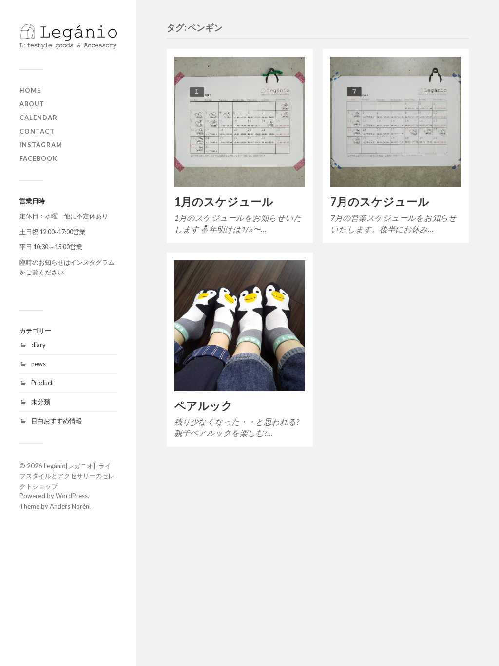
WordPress (72, 496)
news (38, 364)
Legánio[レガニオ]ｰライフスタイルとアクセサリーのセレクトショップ (67, 476)
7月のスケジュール (379, 201)
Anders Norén (69, 506)
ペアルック (203, 405)
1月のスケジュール (223, 201)
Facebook (38, 158)
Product (42, 383)
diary (38, 345)
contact (37, 131)
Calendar (38, 117)
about (31, 104)
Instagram (40, 145)
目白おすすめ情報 (56, 421)
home (30, 90)
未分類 (40, 402)
